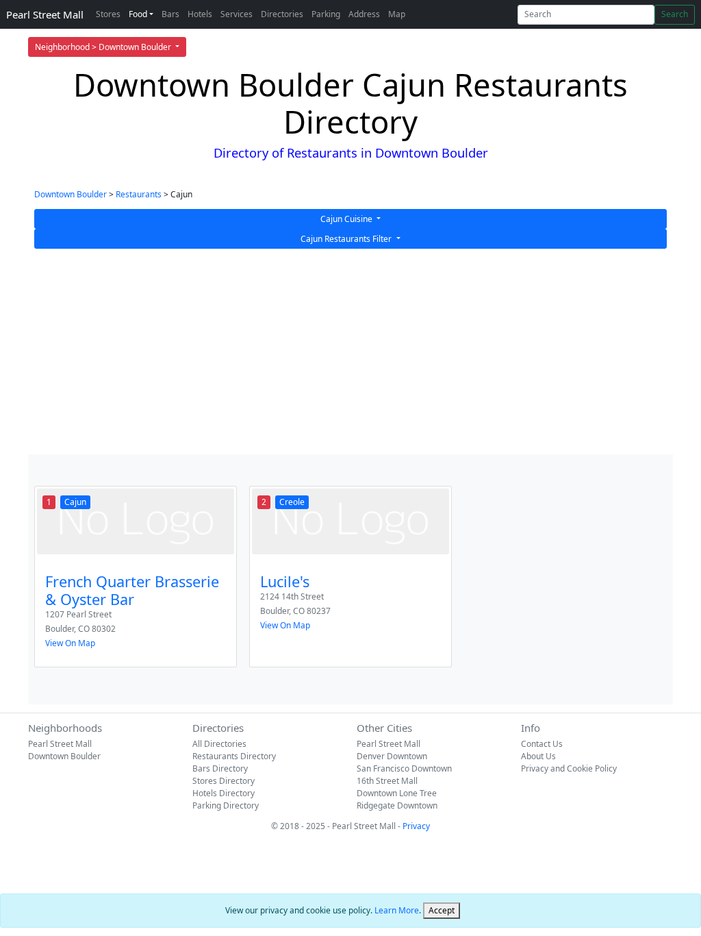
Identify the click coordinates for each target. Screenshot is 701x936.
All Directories (219, 744)
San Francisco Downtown (404, 768)
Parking (325, 14)
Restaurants (139, 194)
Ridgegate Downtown (397, 805)
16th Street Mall (387, 781)
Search (674, 14)
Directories (282, 14)
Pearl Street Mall (45, 14)
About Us (538, 756)
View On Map (70, 643)
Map (396, 14)
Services (236, 14)
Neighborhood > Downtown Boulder (104, 47)
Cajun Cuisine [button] (347, 219)
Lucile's (284, 581)
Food (138, 14)
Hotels (200, 14)
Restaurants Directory (234, 756)
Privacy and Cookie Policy (569, 768)
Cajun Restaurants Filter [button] (347, 239)
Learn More (396, 910)
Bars (170, 14)
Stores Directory (223, 781)
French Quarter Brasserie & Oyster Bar (132, 590)
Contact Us (542, 744)
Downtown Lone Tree (397, 793)
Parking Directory (225, 805)
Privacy (416, 826)
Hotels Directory (223, 793)
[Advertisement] (350, 351)
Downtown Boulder (70, 194)
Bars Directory (220, 768)
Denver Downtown (392, 756)
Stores (108, 14)
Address (364, 14)
